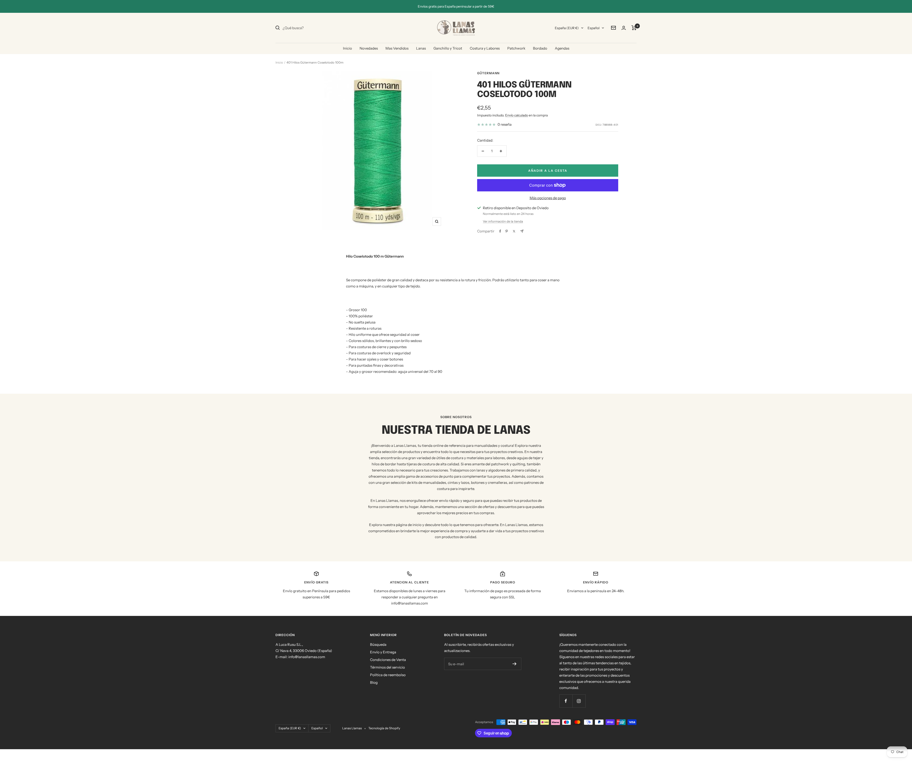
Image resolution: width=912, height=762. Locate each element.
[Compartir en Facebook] (500, 231)
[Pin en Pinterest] (506, 231)
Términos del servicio (387, 667)
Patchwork (516, 48)
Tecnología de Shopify (384, 728)
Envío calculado (516, 115)
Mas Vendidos (396, 48)
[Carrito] (634, 27)
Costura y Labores (485, 48)
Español (593, 28)
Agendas (562, 48)
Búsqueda (378, 644)
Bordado (540, 48)
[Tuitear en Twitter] (514, 231)
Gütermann (488, 73)
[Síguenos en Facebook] (565, 700)
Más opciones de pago (548, 198)
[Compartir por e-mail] (521, 231)
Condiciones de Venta (388, 659)
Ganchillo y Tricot (447, 48)
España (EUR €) (567, 28)
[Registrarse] (515, 663)
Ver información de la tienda (503, 221)
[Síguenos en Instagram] (578, 700)
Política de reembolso (388, 675)
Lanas (421, 48)
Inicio (347, 48)
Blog (374, 682)
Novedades (369, 48)
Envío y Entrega (383, 652)
